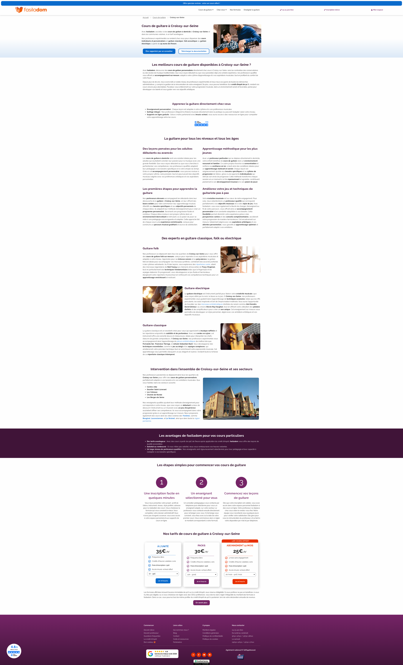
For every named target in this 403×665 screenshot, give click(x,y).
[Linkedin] (209, 655)
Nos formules (235, 10)
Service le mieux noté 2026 (166, 654)
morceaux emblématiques (212, 304)
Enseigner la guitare (252, 10)
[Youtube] (204, 655)
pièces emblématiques (186, 341)
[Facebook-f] (199, 655)
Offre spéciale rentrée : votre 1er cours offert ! (201, 3)
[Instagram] (193, 655)
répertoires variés (203, 264)
